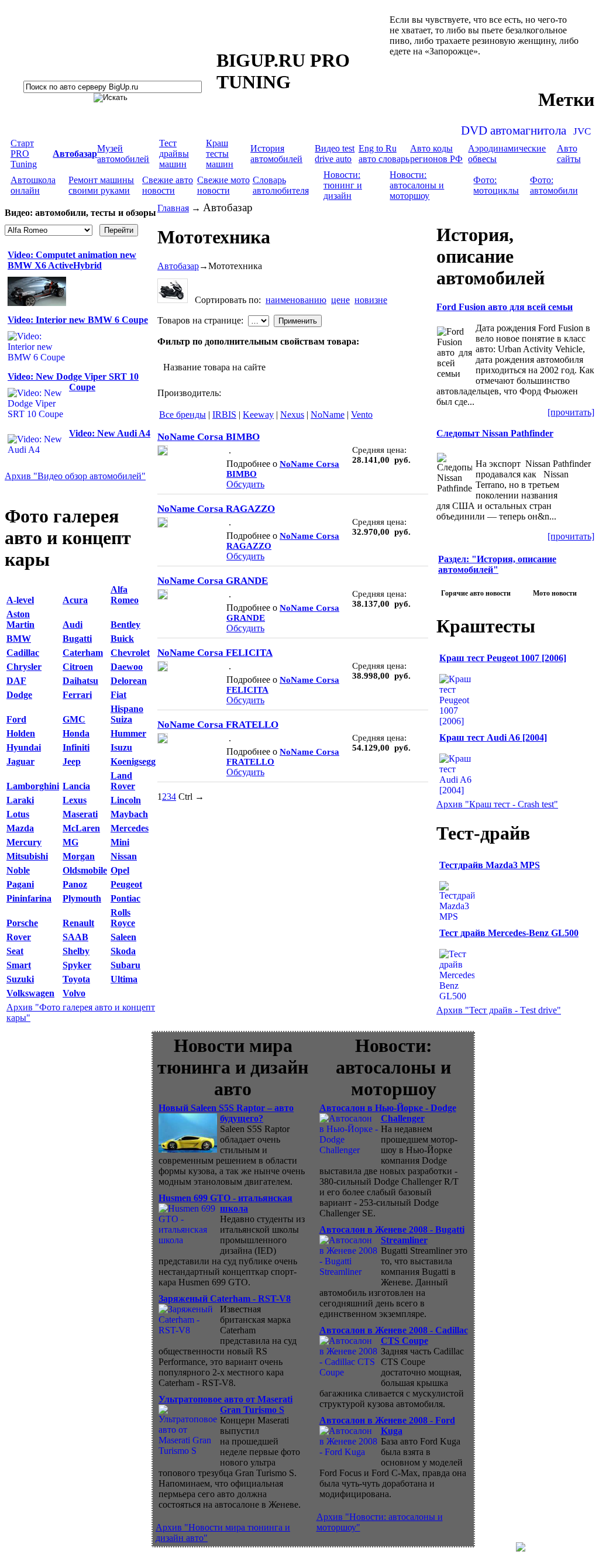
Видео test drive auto (334, 153)
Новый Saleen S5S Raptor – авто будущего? (226, 1113)
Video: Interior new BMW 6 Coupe (78, 320)
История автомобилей (276, 153)
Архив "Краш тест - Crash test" (497, 804)
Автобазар (178, 266)
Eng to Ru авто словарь (384, 153)
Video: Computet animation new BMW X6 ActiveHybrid (72, 260)
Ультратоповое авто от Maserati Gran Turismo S (225, 1404)
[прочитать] (571, 412)
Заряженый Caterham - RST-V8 (225, 1299)
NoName (328, 414)
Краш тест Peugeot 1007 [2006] (502, 658)
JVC (582, 131)
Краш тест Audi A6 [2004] (493, 737)
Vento (362, 414)
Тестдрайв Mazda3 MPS (489, 865)
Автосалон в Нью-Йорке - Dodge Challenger (387, 1113)
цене (340, 300)
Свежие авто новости (167, 185)
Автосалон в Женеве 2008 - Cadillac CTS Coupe (393, 1335)
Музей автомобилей (123, 153)
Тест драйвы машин (174, 153)
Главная (173, 208)
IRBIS (224, 414)
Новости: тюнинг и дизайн (342, 185)
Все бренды (182, 414)
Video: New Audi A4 (109, 433)
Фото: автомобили (554, 185)
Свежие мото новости (223, 185)
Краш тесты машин (219, 153)
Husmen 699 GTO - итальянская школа (225, 1203)
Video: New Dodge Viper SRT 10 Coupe (73, 382)
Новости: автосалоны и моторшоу (417, 185)
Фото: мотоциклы (496, 185)
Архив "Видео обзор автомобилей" (75, 476)
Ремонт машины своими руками (101, 185)
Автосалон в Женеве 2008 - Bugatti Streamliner (391, 1235)
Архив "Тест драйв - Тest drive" (498, 1010)
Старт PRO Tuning (24, 153)
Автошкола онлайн (33, 185)
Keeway (258, 414)
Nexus (292, 414)
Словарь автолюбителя (281, 185)
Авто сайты (569, 153)
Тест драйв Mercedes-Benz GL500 (509, 933)
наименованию (296, 300)
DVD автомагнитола (513, 130)
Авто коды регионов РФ (436, 153)
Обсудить (245, 484)
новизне (370, 300)
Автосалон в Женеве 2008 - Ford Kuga (387, 1425)
